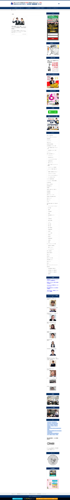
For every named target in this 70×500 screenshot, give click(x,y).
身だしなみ (54, 434)
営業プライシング (49, 198)
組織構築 (50, 434)
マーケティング (49, 140)
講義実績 (49, 273)
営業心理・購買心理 (49, 252)
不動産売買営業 (50, 238)
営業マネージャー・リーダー (50, 194)
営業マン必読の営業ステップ (50, 153)
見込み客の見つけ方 (50, 157)
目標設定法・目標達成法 (51, 245)
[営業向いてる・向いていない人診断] (53, 124)
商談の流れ (52, 424)
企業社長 (49, 231)
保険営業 (49, 234)
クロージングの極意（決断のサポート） (52, 169)
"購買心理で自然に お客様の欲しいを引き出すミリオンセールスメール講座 (53, 24)
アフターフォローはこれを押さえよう (53, 175)
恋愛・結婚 (49, 225)
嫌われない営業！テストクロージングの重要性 (52, 165)
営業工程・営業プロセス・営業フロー (52, 189)
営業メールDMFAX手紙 (50, 135)
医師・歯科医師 (50, 227)
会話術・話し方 (49, 142)
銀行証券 (49, 236)
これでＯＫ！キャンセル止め (51, 173)
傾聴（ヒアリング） (50, 162)
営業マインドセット (50, 247)
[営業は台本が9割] (53, 65)
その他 (48, 201)
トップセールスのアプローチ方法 (52, 159)
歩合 (48, 434)
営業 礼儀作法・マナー (50, 259)
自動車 (49, 209)
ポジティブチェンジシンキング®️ (51, 243)
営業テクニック (49, 261)
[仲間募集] (53, 400)
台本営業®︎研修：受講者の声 (51, 268)
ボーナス (48, 424)
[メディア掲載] (53, 413)
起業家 (49, 213)
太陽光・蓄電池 (50, 220)
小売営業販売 (50, 211)
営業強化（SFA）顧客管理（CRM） (51, 196)
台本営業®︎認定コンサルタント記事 (51, 145)
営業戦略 (48, 187)
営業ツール (48, 254)
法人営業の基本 (49, 182)
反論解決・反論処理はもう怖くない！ (53, 171)
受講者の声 (48, 266)
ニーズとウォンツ (50, 155)
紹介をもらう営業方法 (50, 184)
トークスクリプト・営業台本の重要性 (52, 180)
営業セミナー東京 (55, 424)
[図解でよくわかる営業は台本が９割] (53, 82)
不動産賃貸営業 (50, 229)
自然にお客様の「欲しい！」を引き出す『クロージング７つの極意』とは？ (46, 498)
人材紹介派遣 (50, 218)
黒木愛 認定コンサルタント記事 (52, 150)
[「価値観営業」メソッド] (53, 50)
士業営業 (49, 240)
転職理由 (57, 434)
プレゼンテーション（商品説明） (52, 167)
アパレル (49, 222)
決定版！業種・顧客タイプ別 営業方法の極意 (52, 204)
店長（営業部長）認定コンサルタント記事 (52, 148)
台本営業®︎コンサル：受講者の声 (52, 270)
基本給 (48, 429)
